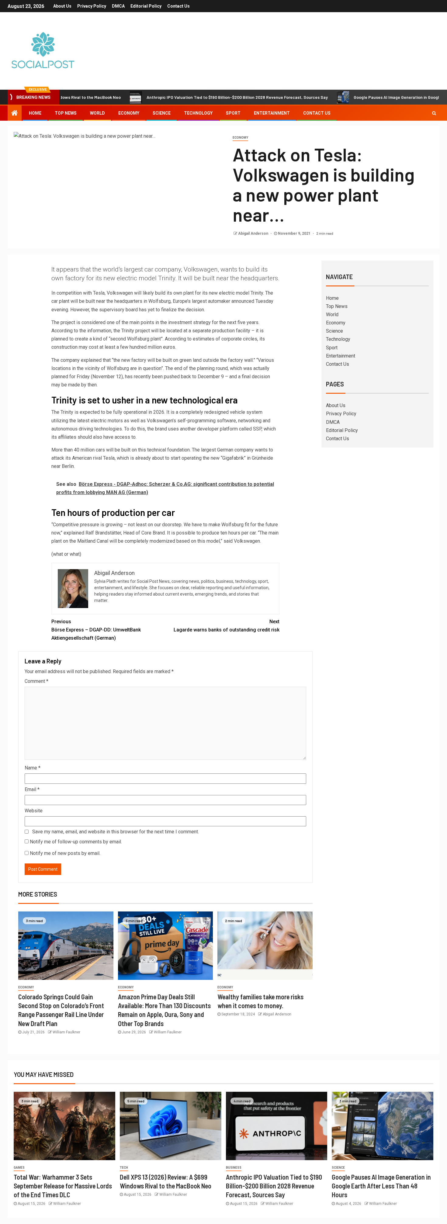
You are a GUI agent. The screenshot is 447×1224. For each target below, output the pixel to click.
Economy (128, 113)
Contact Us (178, 6)
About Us (62, 6)
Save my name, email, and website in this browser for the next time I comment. (115, 832)
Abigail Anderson (253, 233)
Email (32, 789)
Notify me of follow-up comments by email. (76, 842)
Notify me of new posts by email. (65, 853)
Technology (198, 113)
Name (32, 768)
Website (34, 811)
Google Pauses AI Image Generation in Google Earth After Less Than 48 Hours (381, 1186)
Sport (233, 113)
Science (162, 113)
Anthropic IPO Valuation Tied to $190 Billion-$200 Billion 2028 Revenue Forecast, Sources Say (203, 97)
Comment (36, 681)
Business (233, 1167)
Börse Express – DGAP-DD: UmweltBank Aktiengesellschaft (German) (96, 630)
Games (19, 1167)
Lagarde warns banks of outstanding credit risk (226, 626)
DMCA (118, 6)
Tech (124, 1167)
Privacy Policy (91, 6)
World (97, 113)
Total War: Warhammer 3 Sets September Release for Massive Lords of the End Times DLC (63, 1186)
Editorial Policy (145, 6)
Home (35, 113)
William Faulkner (66, 1032)
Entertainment (272, 113)
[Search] (434, 113)
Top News (66, 113)
